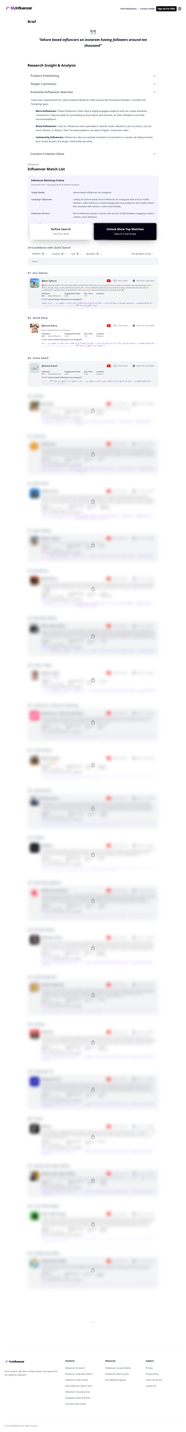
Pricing (149, 1368)
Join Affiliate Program (115, 1380)
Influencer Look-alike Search (79, 1374)
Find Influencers (128, 8)
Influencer (33, 164)
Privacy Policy (152, 1374)
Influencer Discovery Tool (77, 1391)
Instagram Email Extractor (78, 1397)
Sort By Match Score (141, 253)
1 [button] (93, 1322)
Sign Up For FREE (166, 8)
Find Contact (123, 280)
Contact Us (151, 1385)
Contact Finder (147, 8)
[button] (125, 231)
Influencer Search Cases (117, 1374)
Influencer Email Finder (76, 1380)
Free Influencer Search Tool (78, 1385)
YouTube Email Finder (75, 1403)
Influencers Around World (118, 1368)
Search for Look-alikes (145, 280)
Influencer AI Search (75, 1368)
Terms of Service (154, 1380)
